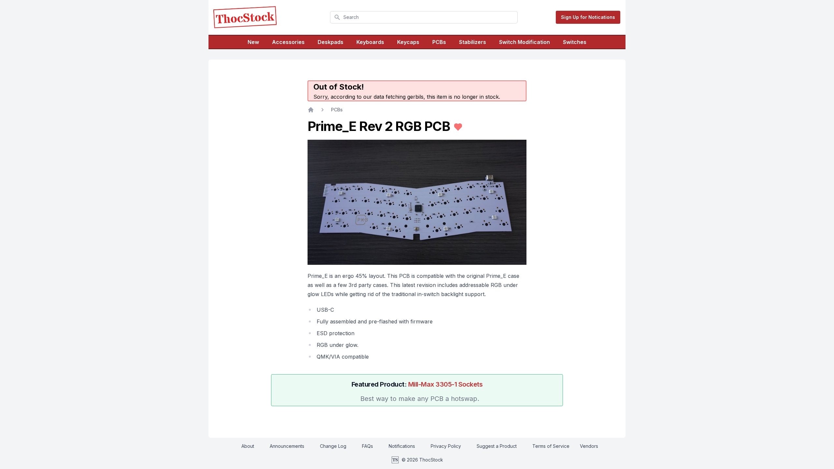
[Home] (311, 110)
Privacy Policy (446, 446)
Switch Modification (524, 42)
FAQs (367, 446)
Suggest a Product (497, 446)
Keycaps (408, 42)
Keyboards (370, 42)
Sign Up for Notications (588, 17)
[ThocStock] (245, 17)
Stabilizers (472, 42)
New (253, 42)
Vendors (589, 446)
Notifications (402, 446)
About (247, 446)
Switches (574, 42)
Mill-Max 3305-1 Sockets (445, 384)
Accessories (288, 42)
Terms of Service (550, 446)
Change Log (333, 446)
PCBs (439, 42)
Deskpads (330, 42)
